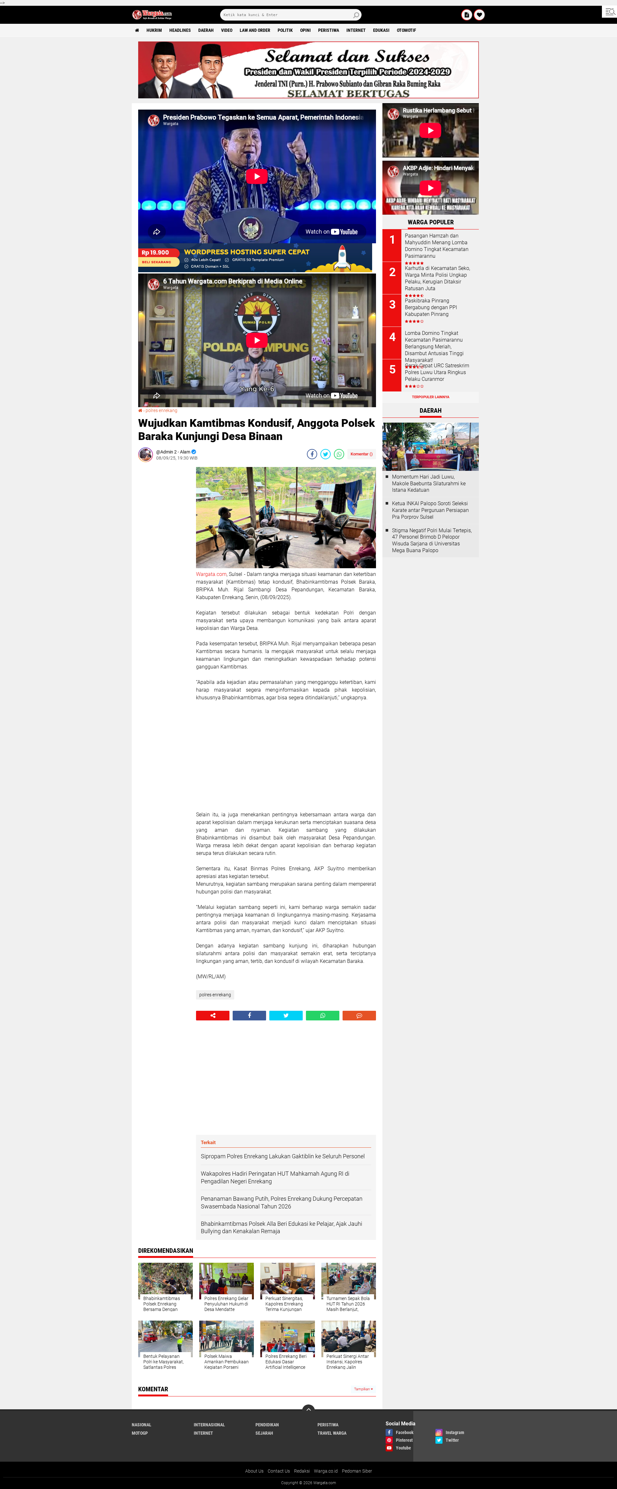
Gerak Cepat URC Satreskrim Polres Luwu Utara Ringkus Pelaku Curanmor (437, 372)
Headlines (180, 30)
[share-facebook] (312, 454)
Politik (285, 30)
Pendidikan (267, 1424)
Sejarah (264, 1433)
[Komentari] (359, 1015)
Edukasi (381, 30)
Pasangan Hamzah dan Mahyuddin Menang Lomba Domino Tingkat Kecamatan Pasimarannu (437, 246)
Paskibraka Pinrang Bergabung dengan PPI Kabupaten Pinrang (431, 307)
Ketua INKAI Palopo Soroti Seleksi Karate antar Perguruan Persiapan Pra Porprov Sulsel (430, 510)
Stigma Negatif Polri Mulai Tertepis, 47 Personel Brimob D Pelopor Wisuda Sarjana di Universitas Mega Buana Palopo (432, 540)
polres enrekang (161, 410)
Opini (305, 30)
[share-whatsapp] (339, 454)
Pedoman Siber (357, 1471)
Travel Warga (331, 1433)
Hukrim (154, 30)
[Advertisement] (164, 563)
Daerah (206, 30)
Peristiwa (328, 30)
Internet (356, 30)
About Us (254, 1471)
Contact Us (279, 1471)
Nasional (141, 1424)
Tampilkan (362, 1389)
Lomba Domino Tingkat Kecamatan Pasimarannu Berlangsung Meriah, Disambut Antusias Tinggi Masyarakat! (434, 346)
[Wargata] (479, 15)
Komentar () (362, 454)
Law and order (255, 30)
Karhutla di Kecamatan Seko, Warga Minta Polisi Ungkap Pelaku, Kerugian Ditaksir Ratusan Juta (437, 278)
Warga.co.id (326, 1471)
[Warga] (467, 15)
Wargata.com (211, 574)
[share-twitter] (325, 454)
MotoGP (140, 1433)
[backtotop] (308, 1410)
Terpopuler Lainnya (430, 397)
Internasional (209, 1424)
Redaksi (302, 1471)
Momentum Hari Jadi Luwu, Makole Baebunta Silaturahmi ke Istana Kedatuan (429, 483)
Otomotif (406, 30)
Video (226, 30)
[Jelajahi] (609, 11)
